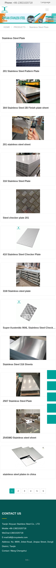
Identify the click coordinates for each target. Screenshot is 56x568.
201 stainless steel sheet (16, 144)
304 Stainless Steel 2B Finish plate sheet (26, 108)
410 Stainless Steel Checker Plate (22, 254)
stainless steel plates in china (19, 474)
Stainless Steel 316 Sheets (18, 364)
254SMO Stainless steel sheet (19, 437)
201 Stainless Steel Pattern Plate (21, 71)
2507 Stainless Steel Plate (17, 401)
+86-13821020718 (19, 2)
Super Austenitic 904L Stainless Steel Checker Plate (29, 327)
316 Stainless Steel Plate (16, 181)
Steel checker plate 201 (16, 218)
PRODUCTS (19, 27)
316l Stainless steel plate (17, 291)
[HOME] (10, 10)
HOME (6, 27)
